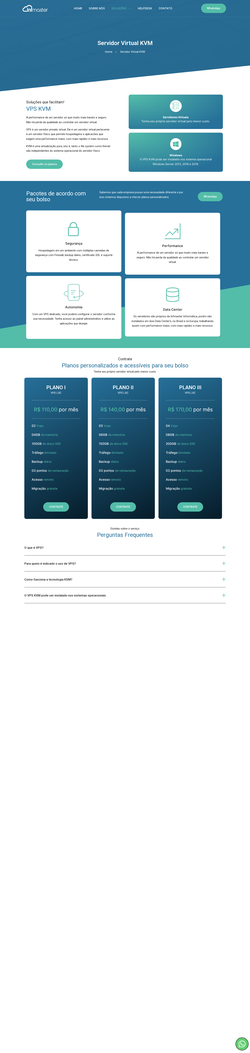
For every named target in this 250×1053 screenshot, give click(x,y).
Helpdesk (145, 8)
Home (78, 8)
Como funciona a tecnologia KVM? (48, 579)
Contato (165, 8)
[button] (125, 548)
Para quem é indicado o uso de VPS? (50, 563)
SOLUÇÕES (119, 8)
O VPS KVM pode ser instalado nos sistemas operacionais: (65, 595)
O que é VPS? (34, 547)
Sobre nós (97, 8)
